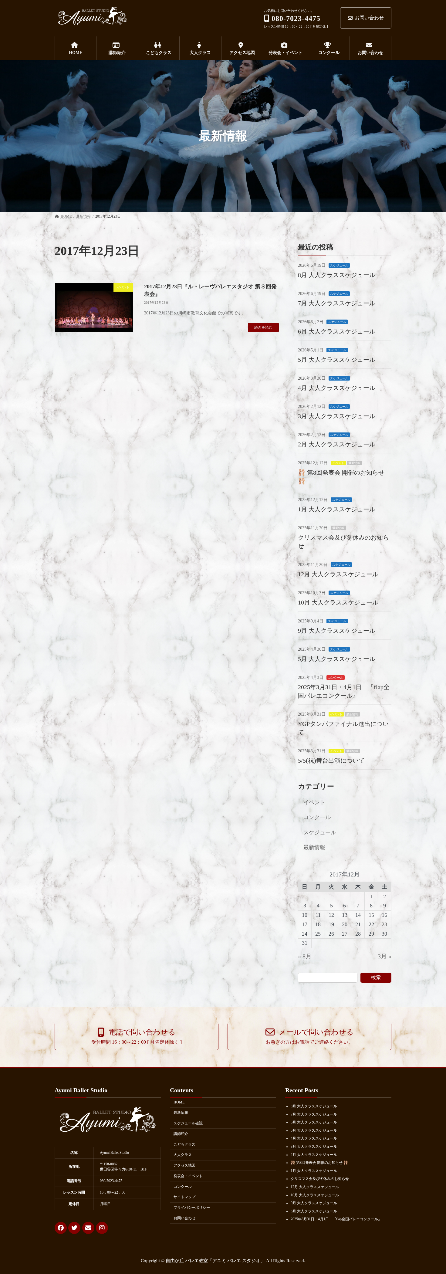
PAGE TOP (430, 1230)
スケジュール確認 (188, 1123)
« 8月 (305, 956)
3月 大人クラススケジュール (336, 415)
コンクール (335, 677)
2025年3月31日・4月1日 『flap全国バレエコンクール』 (336, 1219)
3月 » (384, 956)
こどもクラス (184, 1144)
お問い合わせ (369, 17)
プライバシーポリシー (192, 1208)
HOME (179, 1102)
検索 (376, 977)
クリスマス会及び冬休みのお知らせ (320, 1179)
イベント (338, 462)
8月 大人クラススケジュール (336, 274)
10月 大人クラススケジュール (338, 602)
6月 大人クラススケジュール (336, 331)
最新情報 (354, 462)
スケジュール (339, 265)
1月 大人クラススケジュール (336, 509)
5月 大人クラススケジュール (336, 359)
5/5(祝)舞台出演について (331, 760)
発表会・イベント (188, 1176)
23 (384, 924)
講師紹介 (181, 1134)
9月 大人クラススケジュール (336, 630)
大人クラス (183, 1155)
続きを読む (263, 327)
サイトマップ (184, 1197)
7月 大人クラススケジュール (336, 303)
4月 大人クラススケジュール (336, 387)
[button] (136, 1036)
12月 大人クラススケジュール (338, 574)
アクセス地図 (184, 1165)
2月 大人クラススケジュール (336, 444)
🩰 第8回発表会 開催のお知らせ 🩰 (319, 1163)
